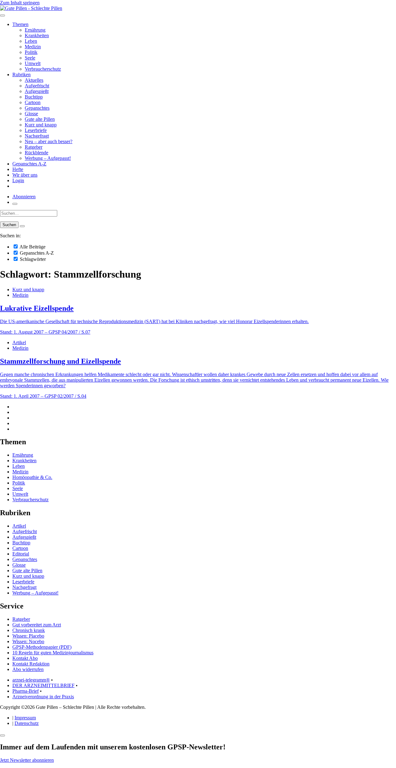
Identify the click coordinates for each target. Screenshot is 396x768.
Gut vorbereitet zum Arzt (36, 624)
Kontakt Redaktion (31, 663)
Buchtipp (34, 96)
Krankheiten (37, 35)
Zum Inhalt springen (20, 2)
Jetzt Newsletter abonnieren (27, 760)
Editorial (20, 553)
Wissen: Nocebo (28, 641)
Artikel (19, 342)
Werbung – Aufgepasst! (48, 158)
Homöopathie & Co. (32, 477)
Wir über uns (24, 175)
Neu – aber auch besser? (48, 141)
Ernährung (35, 30)
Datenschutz (27, 723)
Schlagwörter (32, 259)
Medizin (33, 46)
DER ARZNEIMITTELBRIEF (43, 685)
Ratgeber (33, 147)
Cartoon (33, 102)
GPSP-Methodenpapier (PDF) (41, 647)
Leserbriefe (36, 130)
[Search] (22, 226)
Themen (20, 24)
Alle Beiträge (32, 246)
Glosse (31, 113)
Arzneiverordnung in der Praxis (43, 696)
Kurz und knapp (41, 124)
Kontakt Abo (25, 658)
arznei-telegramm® (31, 679)
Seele (30, 57)
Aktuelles (34, 80)
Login (18, 180)
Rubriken (21, 74)
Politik (31, 52)
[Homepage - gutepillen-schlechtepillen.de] (31, 8)
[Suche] (14, 204)
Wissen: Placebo (28, 636)
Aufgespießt (37, 91)
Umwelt (33, 63)
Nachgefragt (37, 135)
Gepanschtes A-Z (29, 163)
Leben (31, 41)
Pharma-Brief (25, 691)
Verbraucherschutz (43, 69)
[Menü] (2, 15)
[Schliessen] (2, 735)
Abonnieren (24, 196)
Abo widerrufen (28, 669)
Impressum (25, 717)
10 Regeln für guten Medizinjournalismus (52, 652)
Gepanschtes (37, 108)
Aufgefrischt (37, 85)
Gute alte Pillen (40, 119)
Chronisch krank (28, 630)
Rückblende (36, 152)
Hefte (17, 169)
